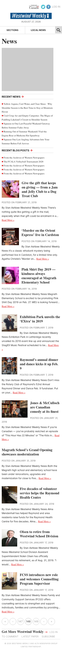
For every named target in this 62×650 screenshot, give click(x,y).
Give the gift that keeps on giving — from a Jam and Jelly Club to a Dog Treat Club (40, 189)
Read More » (8, 220)
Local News (38, 30)
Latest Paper (30, 636)
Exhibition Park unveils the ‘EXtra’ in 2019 (40, 319)
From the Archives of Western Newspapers (24, 157)
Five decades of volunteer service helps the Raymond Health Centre (39, 493)
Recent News (13, 96)
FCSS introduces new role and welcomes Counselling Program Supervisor (39, 579)
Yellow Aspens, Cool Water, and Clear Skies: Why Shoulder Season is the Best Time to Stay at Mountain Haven (27, 107)
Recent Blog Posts (17, 150)
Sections (12, 30)
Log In (56, 6)
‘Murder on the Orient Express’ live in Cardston (40, 232)
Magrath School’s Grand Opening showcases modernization (27, 452)
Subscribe (48, 636)
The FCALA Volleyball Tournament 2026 (23, 161)
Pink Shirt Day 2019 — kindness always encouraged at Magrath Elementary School (39, 276)
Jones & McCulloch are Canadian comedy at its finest (44, 407)
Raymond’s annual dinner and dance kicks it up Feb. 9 (39, 364)
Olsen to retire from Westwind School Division (39, 534)
